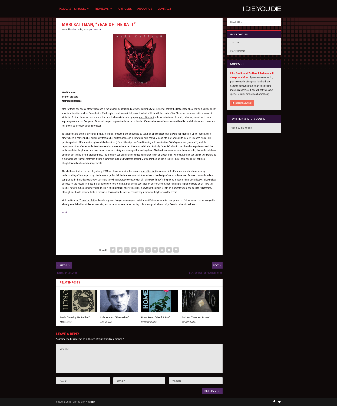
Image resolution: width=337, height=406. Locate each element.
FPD (93, 402)
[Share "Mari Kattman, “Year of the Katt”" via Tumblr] (133, 249)
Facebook (237, 51)
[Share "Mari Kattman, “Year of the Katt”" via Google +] (126, 249)
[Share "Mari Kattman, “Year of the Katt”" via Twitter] (119, 249)
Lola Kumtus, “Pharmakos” (114, 317)
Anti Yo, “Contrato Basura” (196, 317)
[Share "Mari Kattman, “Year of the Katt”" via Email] (169, 249)
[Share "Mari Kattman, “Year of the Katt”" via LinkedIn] (147, 249)
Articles (125, 8)
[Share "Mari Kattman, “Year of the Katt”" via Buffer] (154, 249)
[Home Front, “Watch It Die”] (159, 301)
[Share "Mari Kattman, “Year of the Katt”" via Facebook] (112, 249)
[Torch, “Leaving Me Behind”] (78, 301)
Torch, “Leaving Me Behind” (75, 317)
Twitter (235, 42)
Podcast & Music (72, 8)
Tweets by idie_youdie (241, 127)
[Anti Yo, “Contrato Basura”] (200, 301)
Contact (164, 8)
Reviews (102, 8)
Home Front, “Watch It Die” (155, 317)
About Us (144, 8)
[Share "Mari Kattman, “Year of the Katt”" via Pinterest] (140, 249)
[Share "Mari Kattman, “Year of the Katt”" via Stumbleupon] (162, 249)
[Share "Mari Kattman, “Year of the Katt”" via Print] (176, 249)
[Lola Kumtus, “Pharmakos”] (119, 301)
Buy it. (65, 212)
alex (74, 29)
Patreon (252, 85)
